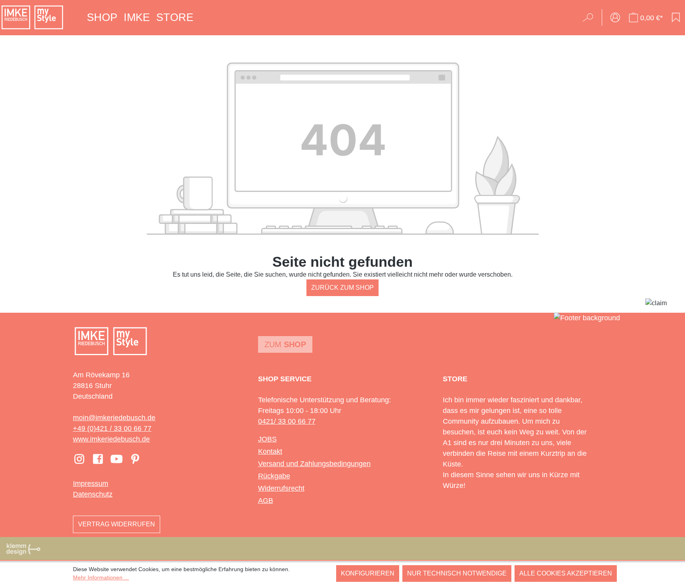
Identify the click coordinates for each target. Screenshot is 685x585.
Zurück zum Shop (342, 287)
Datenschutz (93, 494)
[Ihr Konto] (615, 17)
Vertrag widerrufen (116, 524)
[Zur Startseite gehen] (32, 17)
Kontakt (270, 451)
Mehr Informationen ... (101, 577)
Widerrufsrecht (281, 488)
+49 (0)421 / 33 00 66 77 (112, 428)
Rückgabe (274, 476)
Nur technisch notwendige (457, 573)
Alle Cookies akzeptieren (565, 573)
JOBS (267, 439)
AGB (265, 501)
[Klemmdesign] (23, 549)
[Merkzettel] (676, 17)
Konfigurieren (367, 573)
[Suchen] (590, 17)
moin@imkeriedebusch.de (114, 418)
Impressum (90, 484)
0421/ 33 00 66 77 (287, 421)
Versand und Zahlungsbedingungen (314, 464)
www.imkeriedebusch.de (111, 439)
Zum (285, 344)
